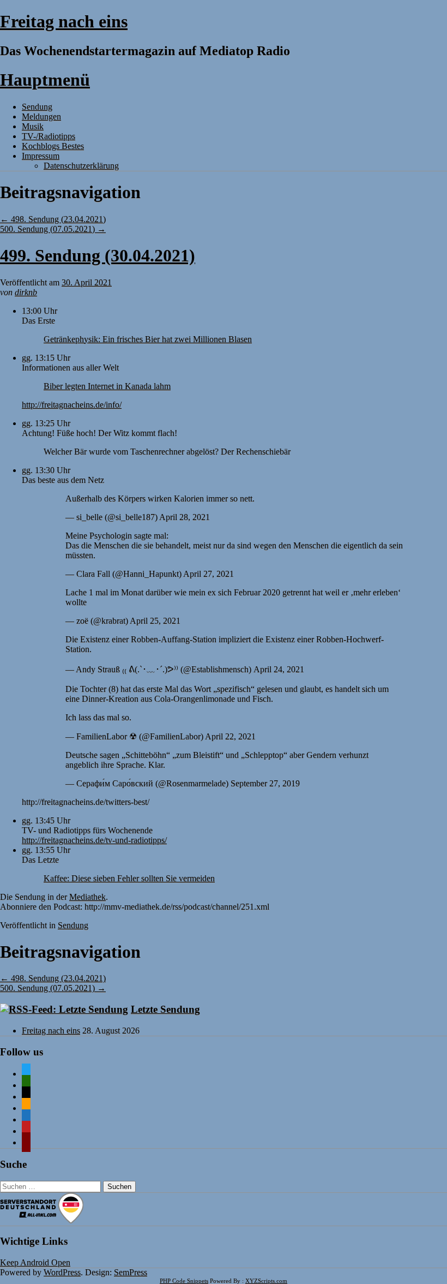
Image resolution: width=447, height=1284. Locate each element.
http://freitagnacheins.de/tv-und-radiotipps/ (94, 840)
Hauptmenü (45, 79)
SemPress (130, 1272)
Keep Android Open (35, 1262)
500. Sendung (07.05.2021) (53, 229)
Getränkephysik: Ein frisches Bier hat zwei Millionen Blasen (148, 339)
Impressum (40, 155)
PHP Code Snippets (184, 1280)
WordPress (62, 1272)
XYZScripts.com (266, 1280)
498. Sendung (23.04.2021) (53, 219)
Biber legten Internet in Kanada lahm (107, 386)
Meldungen (41, 116)
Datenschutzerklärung (81, 165)
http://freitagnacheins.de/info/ (72, 404)
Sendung (37, 106)
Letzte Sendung (165, 1009)
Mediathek (87, 896)
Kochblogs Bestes (53, 146)
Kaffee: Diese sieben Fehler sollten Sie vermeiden (129, 878)
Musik (33, 126)
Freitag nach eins (64, 21)
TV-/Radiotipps (48, 136)
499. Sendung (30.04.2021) (97, 255)
